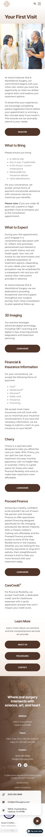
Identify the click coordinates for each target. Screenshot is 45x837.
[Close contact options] (37, 821)
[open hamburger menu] (39, 4)
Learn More (22, 348)
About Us (22, 644)
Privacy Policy (22, 783)
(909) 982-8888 (22, 756)
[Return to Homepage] (7, 3)
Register (22, 132)
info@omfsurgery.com (22, 759)
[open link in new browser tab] (19, 765)
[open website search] (37, 4)
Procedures (22, 656)
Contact (22, 667)
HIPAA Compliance (22, 787)
